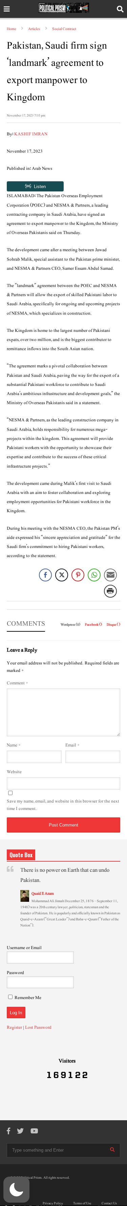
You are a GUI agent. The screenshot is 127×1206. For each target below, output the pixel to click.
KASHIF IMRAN (30, 134)
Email (72, 745)
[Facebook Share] (45, 575)
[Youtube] (34, 1131)
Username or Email (24, 947)
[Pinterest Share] (77, 575)
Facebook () (94, 624)
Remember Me (28, 997)
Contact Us (109, 1203)
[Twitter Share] (61, 575)
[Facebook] (8, 1131)
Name (14, 745)
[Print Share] (110, 591)
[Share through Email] (110, 575)
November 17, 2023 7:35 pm (26, 115)
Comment (17, 683)
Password (15, 972)
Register (14, 1027)
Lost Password (38, 1027)
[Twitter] (20, 1131)
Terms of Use (82, 1203)
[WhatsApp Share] (94, 575)
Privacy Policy (53, 1203)
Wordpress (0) (71, 624)
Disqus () (113, 624)
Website (14, 772)
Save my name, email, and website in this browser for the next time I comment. (63, 804)
